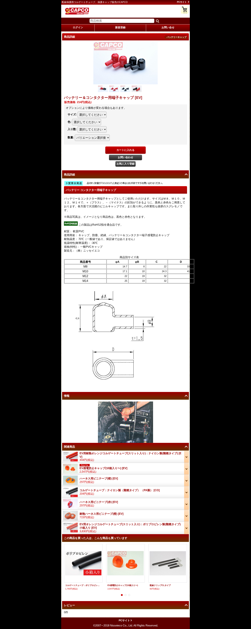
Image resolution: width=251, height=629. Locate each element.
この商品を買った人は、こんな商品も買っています (95, 538)
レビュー (69, 605)
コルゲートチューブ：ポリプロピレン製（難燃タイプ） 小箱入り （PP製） (83, 585)
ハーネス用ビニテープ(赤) (99, 501)
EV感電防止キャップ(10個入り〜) (103, 468)
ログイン (78, 27)
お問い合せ (168, 27)
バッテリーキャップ (177, 37)
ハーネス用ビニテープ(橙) (99, 478)
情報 (66, 395)
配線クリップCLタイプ (160, 585)
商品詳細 (69, 174)
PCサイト (182, 2)
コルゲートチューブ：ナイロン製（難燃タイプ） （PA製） (120, 490)
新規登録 (120, 27)
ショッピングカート (184, 10)
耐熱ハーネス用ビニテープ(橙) (101, 513)
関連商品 (69, 446)
